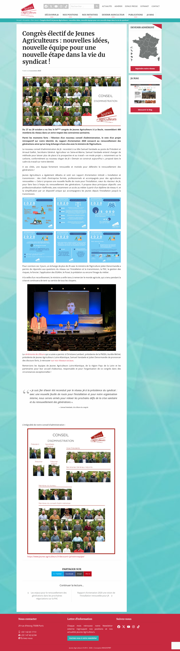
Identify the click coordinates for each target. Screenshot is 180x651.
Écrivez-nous (26, 638)
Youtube (56, 6)
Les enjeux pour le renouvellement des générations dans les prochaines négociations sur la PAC (49, 595)
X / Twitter (57, 574)
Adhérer (118, 6)
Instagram (61, 6)
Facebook (46, 6)
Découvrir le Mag (145, 110)
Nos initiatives (90, 14)
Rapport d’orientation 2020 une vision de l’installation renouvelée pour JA (96, 594)
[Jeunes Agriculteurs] (29, 9)
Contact (156, 6)
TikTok (66, 6)
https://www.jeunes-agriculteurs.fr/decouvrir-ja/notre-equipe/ (55, 556)
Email (79, 574)
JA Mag (150, 14)
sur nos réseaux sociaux (62, 360)
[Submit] (96, 6)
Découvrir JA (52, 14)
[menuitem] (46, 6)
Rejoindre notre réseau (145, 68)
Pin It (88, 574)
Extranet (144, 6)
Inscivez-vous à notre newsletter (83, 638)
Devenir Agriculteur (113, 14)
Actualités (107, 6)
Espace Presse (131, 6)
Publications (135, 14)
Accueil (19, 20)
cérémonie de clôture (35, 354)
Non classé (35, 20)
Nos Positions (70, 14)
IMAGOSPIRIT (106, 648)
